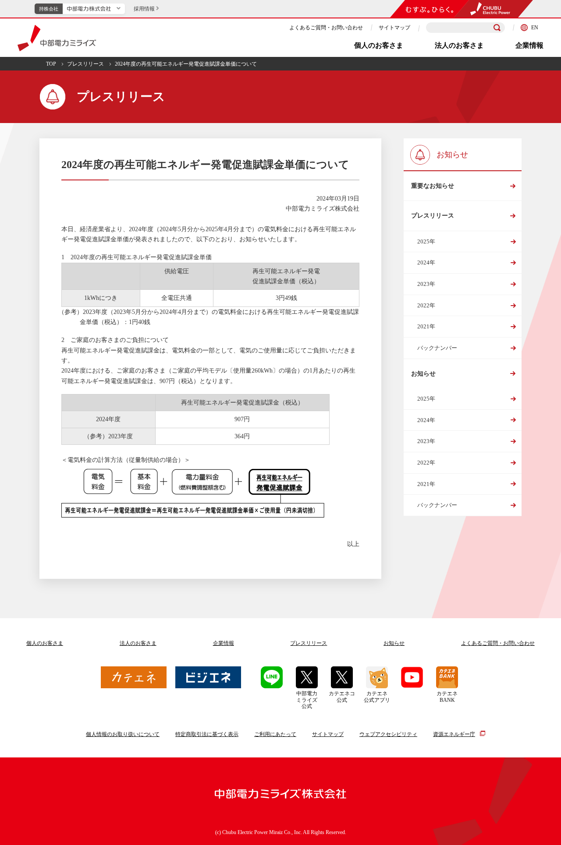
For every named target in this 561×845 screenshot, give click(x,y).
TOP (51, 64)
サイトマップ (394, 28)
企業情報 (529, 45)
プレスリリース (85, 64)
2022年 (426, 305)
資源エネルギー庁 (454, 734)
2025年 (426, 241)
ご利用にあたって (275, 734)
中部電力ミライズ (57, 38)
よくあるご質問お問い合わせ (498, 643)
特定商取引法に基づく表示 (206, 734)
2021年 (426, 326)
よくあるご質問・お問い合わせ (326, 28)
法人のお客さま (459, 45)
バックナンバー (437, 348)
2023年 (426, 284)
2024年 (426, 262)
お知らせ (423, 373)
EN (534, 28)
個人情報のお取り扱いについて (123, 734)
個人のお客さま (378, 45)
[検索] (497, 27)
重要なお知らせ (432, 186)
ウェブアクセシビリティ (388, 734)
